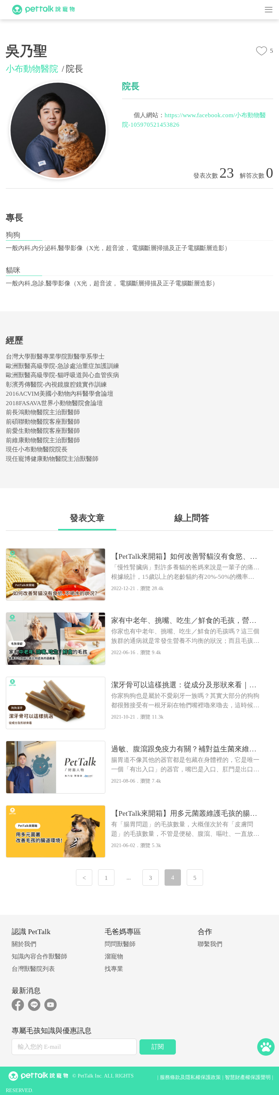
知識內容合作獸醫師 (39, 956)
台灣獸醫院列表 (33, 968)
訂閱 (157, 1046)
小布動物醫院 (32, 69)
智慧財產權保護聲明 (248, 1077)
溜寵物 (114, 956)
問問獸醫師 (120, 944)
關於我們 (24, 944)
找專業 (114, 968)
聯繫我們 (210, 944)
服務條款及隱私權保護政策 (190, 1077)
